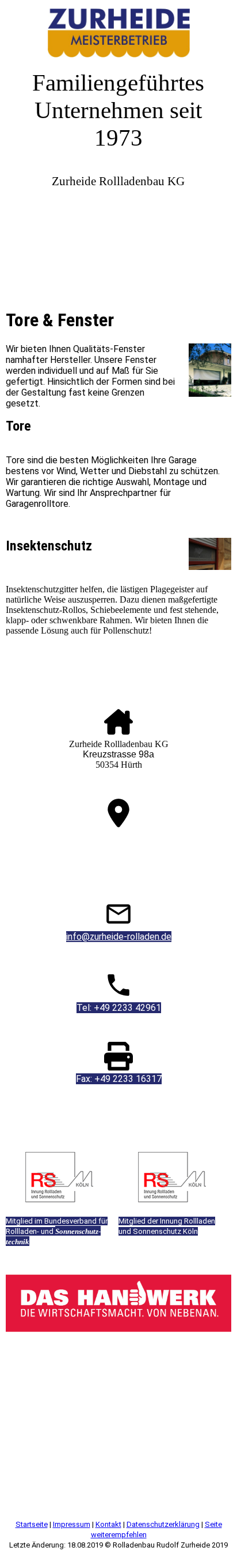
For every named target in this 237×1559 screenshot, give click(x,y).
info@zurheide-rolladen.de (118, 936)
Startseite (32, 1524)
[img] (118, 28)
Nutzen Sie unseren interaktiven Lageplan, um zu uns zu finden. (118, 840)
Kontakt (108, 1524)
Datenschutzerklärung (163, 1524)
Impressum (71, 1524)
